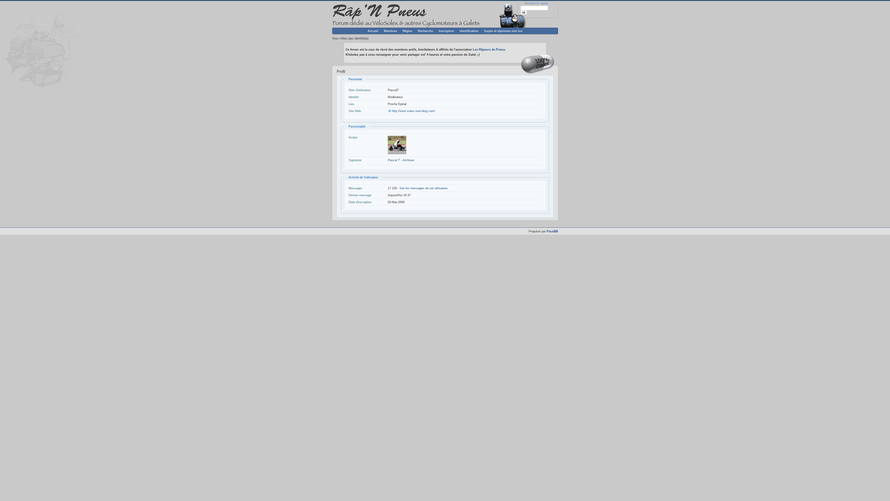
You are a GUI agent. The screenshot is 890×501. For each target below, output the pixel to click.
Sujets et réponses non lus (503, 31)
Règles (407, 31)
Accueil (373, 31)
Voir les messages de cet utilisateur (424, 188)
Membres (390, 31)
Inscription (446, 31)
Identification (469, 31)
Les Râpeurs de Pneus (489, 49)
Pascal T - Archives (401, 160)
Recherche (425, 31)
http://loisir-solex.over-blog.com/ (413, 111)
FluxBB (552, 231)
